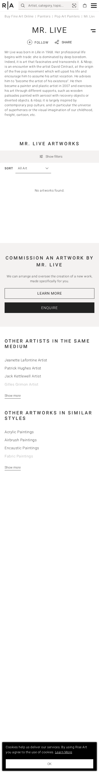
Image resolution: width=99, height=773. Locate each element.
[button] (94, 5)
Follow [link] (38, 42)
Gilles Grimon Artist (21, 384)
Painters (44, 16)
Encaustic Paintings (22, 448)
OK (49, 764)
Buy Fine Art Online (19, 16)
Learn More (49, 293)
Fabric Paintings (19, 456)
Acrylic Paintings (19, 432)
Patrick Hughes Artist (23, 368)
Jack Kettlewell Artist (23, 376)
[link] (74, 5)
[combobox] (31, 168)
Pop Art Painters (67, 16)
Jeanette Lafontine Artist (26, 360)
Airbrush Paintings (21, 440)
